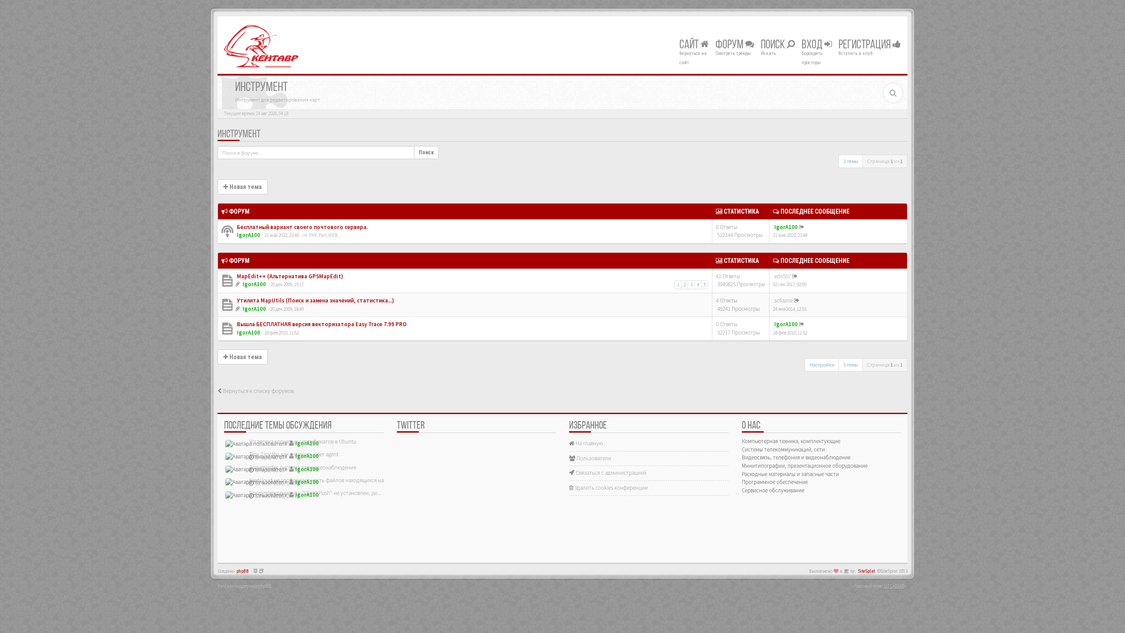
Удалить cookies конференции (610, 487)
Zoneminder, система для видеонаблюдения (302, 467)
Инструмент (239, 134)
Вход (813, 45)
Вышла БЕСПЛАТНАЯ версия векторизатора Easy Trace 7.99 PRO (321, 324)
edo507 (782, 276)
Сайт (689, 45)
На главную (588, 443)
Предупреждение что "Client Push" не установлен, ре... (315, 493)
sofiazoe (783, 300)
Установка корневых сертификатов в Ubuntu (302, 441)
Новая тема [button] (245, 186)
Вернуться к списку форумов (257, 391)
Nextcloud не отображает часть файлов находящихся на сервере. (327, 480)
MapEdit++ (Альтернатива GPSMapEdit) (289, 276)
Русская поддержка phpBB (244, 586)
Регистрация (865, 45)
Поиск (774, 45)
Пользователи (593, 458)
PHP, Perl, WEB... (324, 235)
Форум (730, 45)
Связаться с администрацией (610, 473)
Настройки (822, 364)
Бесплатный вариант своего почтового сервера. (302, 227)
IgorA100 (248, 235)
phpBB (242, 571)
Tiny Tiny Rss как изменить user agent (293, 454)
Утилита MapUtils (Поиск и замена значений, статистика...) (315, 300)
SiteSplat (866, 571)
